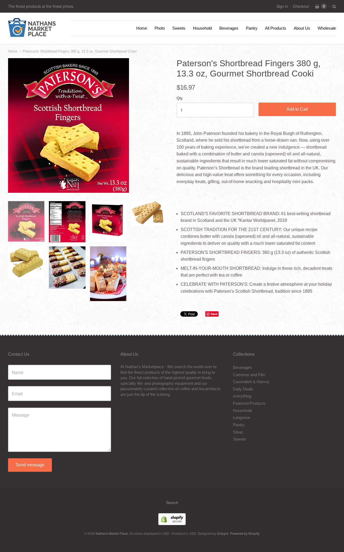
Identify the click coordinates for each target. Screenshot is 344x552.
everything (242, 396)
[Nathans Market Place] (32, 34)
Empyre (222, 533)
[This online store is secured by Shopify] (172, 523)
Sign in (282, 6)
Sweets (178, 28)
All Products (275, 28)
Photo (160, 28)
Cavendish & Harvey (251, 381)
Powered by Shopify (244, 533)
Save (214, 314)
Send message (30, 465)
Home (141, 28)
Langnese (241, 417)
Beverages (228, 28)
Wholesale (327, 28)
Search (172, 502)
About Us (302, 28)
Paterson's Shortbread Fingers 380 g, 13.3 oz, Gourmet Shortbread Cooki (80, 51)
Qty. (180, 98)
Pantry (251, 28)
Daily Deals (243, 389)
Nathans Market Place (112, 533)
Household (202, 28)
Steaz (238, 432)
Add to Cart (297, 109)
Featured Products (249, 403)
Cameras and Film (249, 374)
